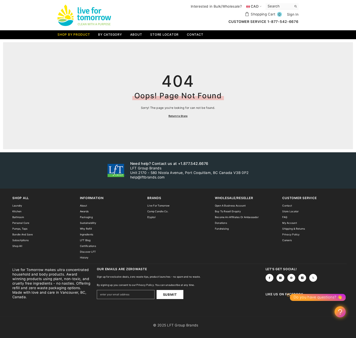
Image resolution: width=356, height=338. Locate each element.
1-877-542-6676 (282, 22)
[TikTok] (302, 278)
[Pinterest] (291, 278)
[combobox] (279, 6)
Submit (170, 294)
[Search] (282, 6)
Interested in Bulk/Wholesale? (216, 6)
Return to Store (178, 115)
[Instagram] (280, 278)
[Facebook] (269, 278)
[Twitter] (313, 278)
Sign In (293, 14)
